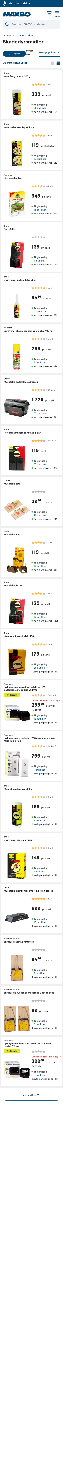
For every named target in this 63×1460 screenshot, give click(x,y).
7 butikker (39, 973)
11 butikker (39, 260)
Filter (17, 53)
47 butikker (40, 515)
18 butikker (40, 209)
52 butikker (40, 311)
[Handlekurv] (49, 13)
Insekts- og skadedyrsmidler (20, 36)
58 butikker (40, 464)
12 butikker (40, 718)
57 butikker (40, 159)
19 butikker (40, 566)
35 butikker (40, 108)
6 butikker (39, 362)
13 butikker (40, 922)
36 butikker (40, 668)
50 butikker (40, 413)
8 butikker (39, 820)
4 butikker (39, 769)
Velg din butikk (18, 3)
